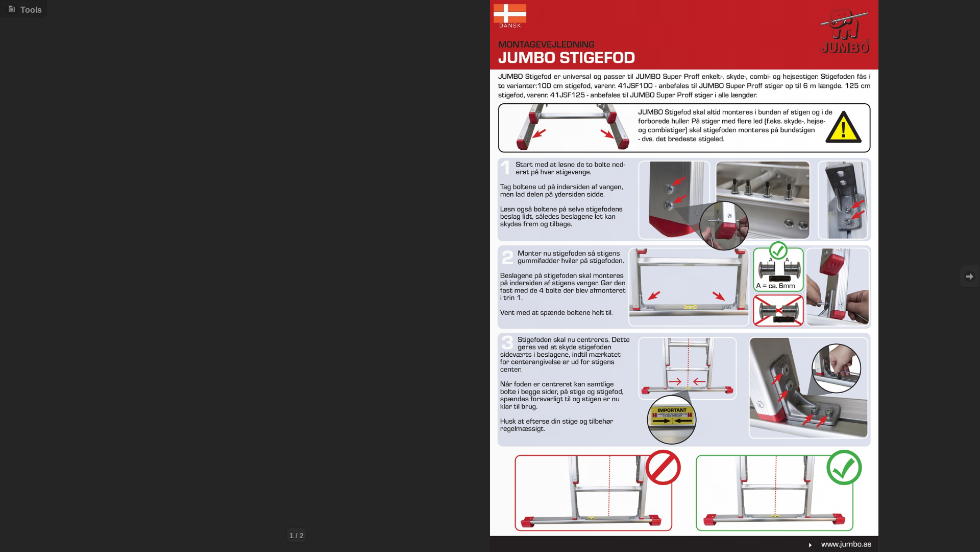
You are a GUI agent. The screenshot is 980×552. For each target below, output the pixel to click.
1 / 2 (296, 536)
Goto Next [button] (970, 276)
